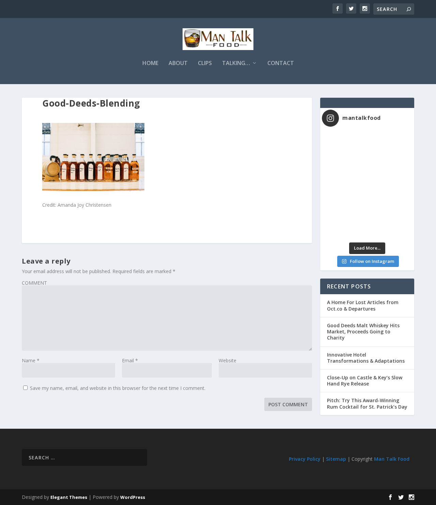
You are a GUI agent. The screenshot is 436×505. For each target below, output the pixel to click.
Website (227, 360)
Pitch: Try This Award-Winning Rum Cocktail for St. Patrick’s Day (367, 403)
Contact (280, 63)
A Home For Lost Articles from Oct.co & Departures (363, 305)
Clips (205, 63)
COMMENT (34, 283)
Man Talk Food (391, 459)
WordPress (132, 497)
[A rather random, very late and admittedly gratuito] (390, 226)
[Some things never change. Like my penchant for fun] (344, 145)
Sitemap (336, 459)
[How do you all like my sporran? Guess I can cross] (390, 145)
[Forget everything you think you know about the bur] (390, 172)
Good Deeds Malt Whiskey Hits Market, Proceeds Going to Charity (363, 331)
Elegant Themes (68, 497)
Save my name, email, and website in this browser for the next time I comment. (117, 388)
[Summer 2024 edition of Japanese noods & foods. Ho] (344, 226)
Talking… (236, 63)
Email (130, 360)
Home (150, 63)
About (178, 63)
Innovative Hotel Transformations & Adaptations (366, 357)
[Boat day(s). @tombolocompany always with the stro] (344, 199)
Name (31, 360)
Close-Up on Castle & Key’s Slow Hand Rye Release (364, 380)
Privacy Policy (305, 459)
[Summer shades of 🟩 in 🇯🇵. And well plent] (390, 199)
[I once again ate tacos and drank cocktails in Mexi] (344, 172)
